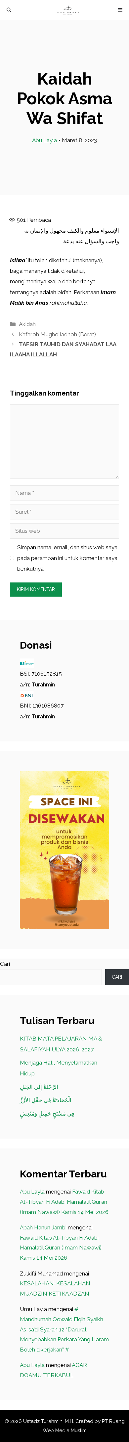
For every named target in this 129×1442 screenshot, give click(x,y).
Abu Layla (44, 140)
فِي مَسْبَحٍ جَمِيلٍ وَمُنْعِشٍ (47, 1113)
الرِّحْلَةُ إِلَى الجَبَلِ (39, 1087)
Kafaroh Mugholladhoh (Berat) (57, 334)
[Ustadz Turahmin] (68, 10)
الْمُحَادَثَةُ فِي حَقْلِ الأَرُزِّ (45, 1100)
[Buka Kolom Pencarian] (9, 10)
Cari (5, 964)
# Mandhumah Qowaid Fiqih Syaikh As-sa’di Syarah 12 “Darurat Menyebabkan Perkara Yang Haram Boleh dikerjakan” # (64, 1329)
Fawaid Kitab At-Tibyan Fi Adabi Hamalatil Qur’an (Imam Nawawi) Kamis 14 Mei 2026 (64, 1201)
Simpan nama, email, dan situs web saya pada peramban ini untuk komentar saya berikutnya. (67, 558)
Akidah (27, 324)
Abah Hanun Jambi (43, 1227)
